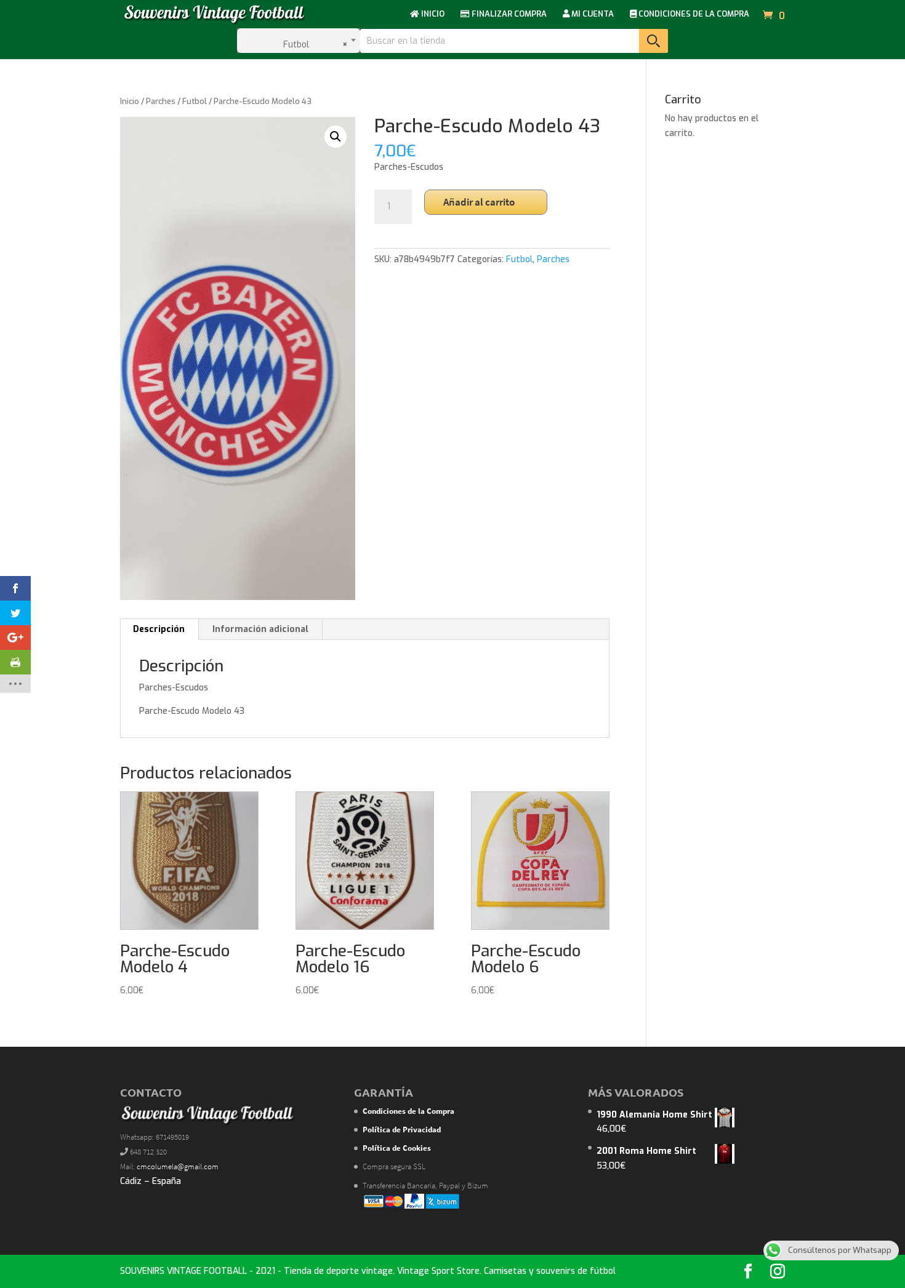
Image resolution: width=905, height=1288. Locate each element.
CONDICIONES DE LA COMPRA (693, 14)
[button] (335, 137)
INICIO (431, 14)
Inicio (129, 101)
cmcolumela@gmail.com (178, 1166)
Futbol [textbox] (312, 44)
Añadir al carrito (479, 202)
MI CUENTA (591, 14)
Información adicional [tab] (260, 629)
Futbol (194, 101)
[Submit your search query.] (653, 41)
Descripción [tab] (159, 629)
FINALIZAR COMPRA (508, 14)
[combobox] (298, 40)
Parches (160, 101)
